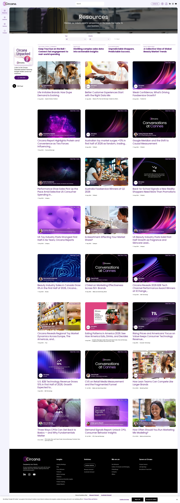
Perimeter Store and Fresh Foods (106, 341)
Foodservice (112, 99)
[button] (166, 3)
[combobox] (76, 39)
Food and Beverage (103, 99)
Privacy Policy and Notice (90, 499)
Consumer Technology (145, 343)
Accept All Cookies (151, 499)
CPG (97, 99)
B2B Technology (144, 294)
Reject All (137, 499)
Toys (94, 147)
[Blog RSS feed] (14, 86)
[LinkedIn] (170, 4)
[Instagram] (173, 4)
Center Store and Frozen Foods (109, 340)
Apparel (47, 99)
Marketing (142, 388)
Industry (90, 36)
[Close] (177, 499)
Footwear (55, 99)
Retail (116, 99)
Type (66, 36)
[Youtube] (176, 4)
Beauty (51, 99)
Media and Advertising (145, 147)
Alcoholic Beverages (97, 340)
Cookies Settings (124, 499)
